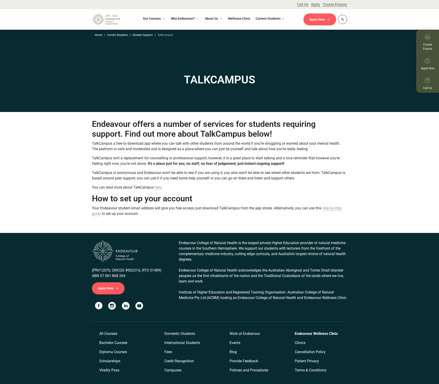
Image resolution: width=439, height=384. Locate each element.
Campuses (173, 370)
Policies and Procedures (249, 370)
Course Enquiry (335, 4)
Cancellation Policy (310, 352)
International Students (182, 343)
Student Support (143, 35)
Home (98, 35)
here (158, 187)
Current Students (117, 35)
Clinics (300, 343)
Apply (315, 4)
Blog (233, 352)
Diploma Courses (113, 352)
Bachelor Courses (113, 343)
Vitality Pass (109, 370)
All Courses (108, 333)
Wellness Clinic (239, 18)
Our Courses (152, 18)
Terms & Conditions (310, 370)
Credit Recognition (179, 361)
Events (235, 343)
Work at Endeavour (245, 333)
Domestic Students (179, 333)
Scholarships (109, 361)
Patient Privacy (307, 361)
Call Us (302, 4)
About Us (211, 18)
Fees (168, 352)
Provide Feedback (244, 361)
